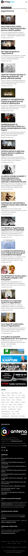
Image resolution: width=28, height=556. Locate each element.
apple (3, 392)
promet (14, 404)
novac (3, 404)
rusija (9, 406)
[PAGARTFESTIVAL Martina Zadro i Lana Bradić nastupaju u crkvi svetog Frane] (8, 269)
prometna (20, 404)
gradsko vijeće (5, 397)
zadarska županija (5, 416)
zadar (18, 413)
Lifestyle (9, 543)
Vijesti (17, 541)
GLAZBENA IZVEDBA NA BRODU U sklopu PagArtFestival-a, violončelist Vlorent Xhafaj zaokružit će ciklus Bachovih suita (13, 179)
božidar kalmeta (14, 392)
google (23, 395)
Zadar (8, 541)
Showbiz (14, 543)
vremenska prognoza (6, 413)
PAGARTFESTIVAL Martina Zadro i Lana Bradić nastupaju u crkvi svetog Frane (14, 278)
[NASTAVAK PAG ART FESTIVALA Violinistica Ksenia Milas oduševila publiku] (8, 196)
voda (13, 411)
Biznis (25, 541)
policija (10, 404)
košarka (3, 402)
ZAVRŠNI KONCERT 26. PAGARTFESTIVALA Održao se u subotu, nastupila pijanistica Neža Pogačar (13, 127)
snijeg (21, 406)
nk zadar (23, 402)
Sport (21, 541)
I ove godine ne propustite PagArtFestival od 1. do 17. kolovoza (14, 338)
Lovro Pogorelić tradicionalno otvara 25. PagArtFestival (12, 325)
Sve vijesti (4, 541)
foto (19, 395)
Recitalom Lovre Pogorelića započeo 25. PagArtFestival (11, 302)
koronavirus (18, 399)
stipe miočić (4, 409)
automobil (7, 392)
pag (6, 404)
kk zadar (3, 399)
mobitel (12, 402)
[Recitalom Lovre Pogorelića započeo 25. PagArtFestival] (8, 294)
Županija (13, 541)
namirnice (17, 402)
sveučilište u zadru (12, 409)
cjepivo (8, 395)
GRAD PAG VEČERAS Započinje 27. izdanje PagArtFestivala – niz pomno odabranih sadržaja (13, 76)
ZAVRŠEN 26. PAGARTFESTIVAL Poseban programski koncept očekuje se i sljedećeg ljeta (12, 101)
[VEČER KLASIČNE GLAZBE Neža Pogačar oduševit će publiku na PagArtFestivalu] (8, 144)
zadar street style (14, 416)
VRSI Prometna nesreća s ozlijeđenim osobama (13, 486)
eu (16, 395)
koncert (8, 399)
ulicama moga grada (6, 411)
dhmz (13, 395)
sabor (13, 406)
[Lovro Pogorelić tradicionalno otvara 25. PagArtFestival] (8, 317)
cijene (20, 392)
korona (13, 399)
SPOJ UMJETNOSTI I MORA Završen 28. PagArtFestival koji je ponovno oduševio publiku (13, 28)
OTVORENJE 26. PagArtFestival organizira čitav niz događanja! (12, 229)
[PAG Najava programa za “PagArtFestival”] (8, 44)
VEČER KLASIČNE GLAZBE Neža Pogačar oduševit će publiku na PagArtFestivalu (12, 153)
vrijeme (13, 413)
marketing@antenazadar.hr (8, 533)
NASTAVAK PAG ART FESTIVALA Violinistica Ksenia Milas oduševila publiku (14, 205)
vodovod (17, 411)
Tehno (19, 543)
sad (17, 406)
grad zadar (11, 397)
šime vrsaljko (22, 416)
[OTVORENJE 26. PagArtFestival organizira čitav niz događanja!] (8, 221)
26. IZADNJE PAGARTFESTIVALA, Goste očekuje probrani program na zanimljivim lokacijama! (13, 253)
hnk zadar (17, 397)
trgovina (19, 409)
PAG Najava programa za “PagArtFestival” (10, 52)
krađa (8, 402)
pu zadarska (4, 406)
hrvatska (23, 397)
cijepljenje (4, 395)
